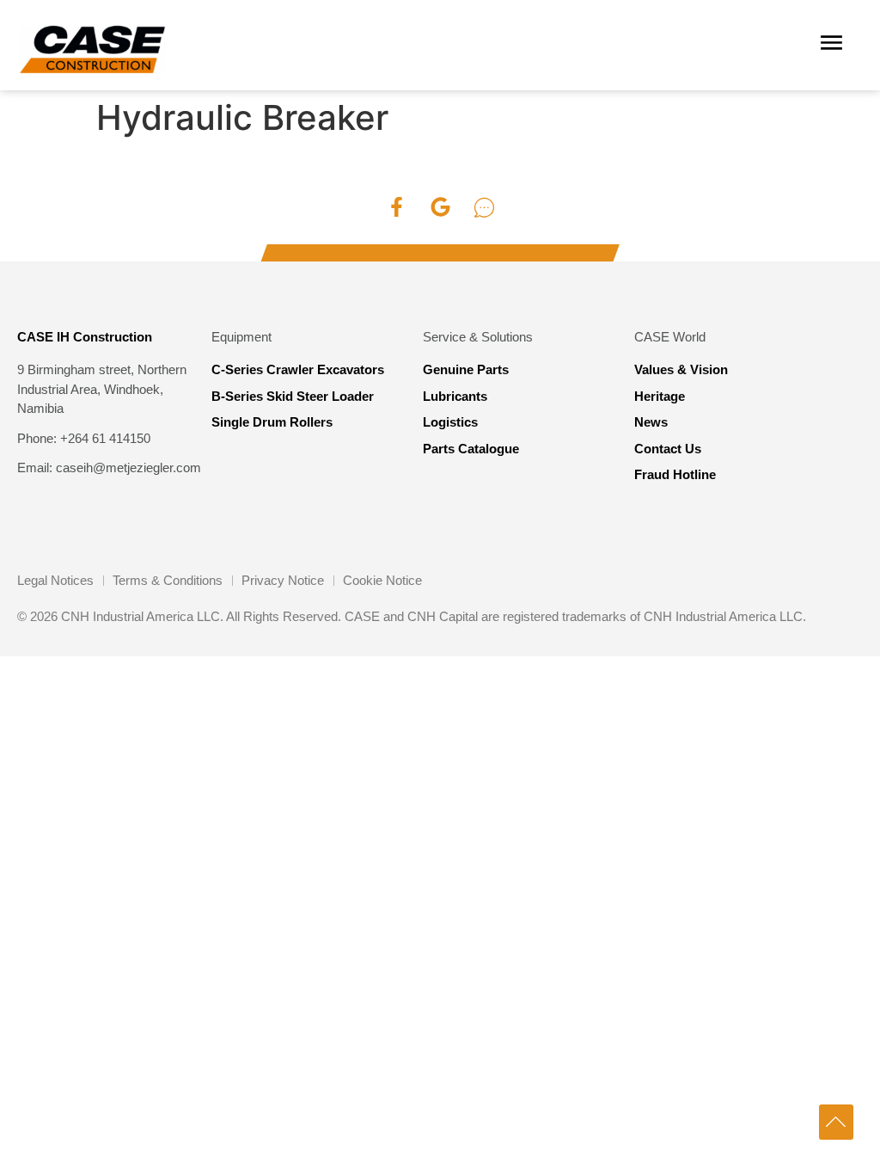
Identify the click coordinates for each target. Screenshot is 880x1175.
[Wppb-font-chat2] (484, 207)
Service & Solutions (478, 336)
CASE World (670, 336)
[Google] (440, 207)
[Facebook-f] (396, 207)
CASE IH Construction (84, 336)
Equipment (241, 336)
